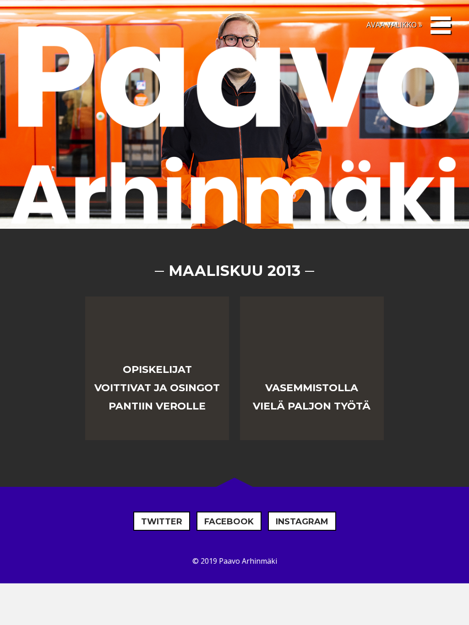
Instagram (302, 522)
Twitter (161, 522)
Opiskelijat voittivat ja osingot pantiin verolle (157, 387)
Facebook (229, 522)
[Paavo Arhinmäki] (234, 128)
